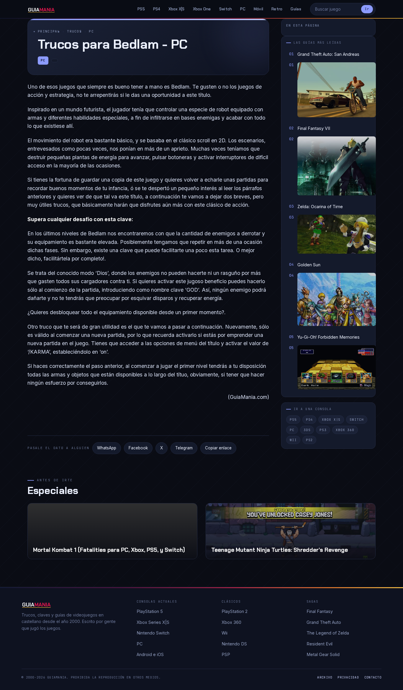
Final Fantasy (320, 611)
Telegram (184, 448)
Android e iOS (150, 654)
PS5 (141, 9)
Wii (293, 440)
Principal (49, 31)
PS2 (309, 440)
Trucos (74, 31)
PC (242, 9)
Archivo (324, 677)
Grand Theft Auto (324, 622)
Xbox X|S (176, 9)
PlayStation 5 (150, 611)
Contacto (372, 677)
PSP (226, 654)
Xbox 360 (345, 430)
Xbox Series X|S (153, 622)
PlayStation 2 (235, 611)
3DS (307, 430)
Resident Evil (319, 643)
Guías (296, 9)
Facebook (138, 448)
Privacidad (348, 677)
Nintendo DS (234, 643)
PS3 (323, 430)
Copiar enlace (218, 448)
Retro (276, 9)
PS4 (156, 9)
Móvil (258, 9)
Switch (225, 9)
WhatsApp (106, 448)
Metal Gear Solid (323, 654)
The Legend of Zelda (328, 632)
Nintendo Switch (153, 632)
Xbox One (202, 9)
